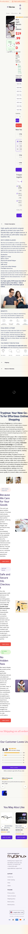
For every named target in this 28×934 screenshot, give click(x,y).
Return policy (10, 901)
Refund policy (11, 904)
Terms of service (11, 896)
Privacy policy (11, 893)
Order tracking (11, 879)
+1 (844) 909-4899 (12, 866)
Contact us (10, 877)
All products (14, 13)
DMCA (9, 885)
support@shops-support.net (14, 868)
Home (8, 13)
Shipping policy (11, 898)
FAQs (8, 882)
